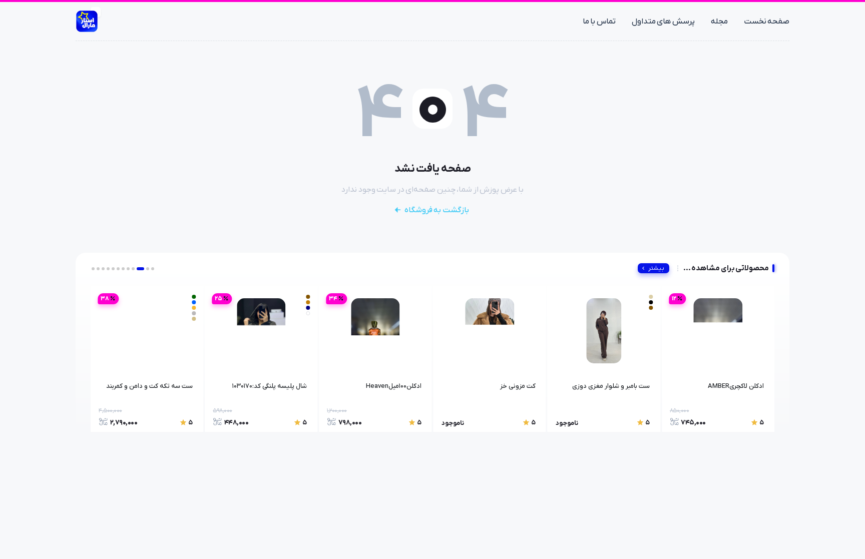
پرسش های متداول (663, 22)
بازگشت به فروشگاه (436, 210)
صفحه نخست (767, 22)
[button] (152, 268)
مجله (719, 22)
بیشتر (656, 268)
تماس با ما (599, 22)
